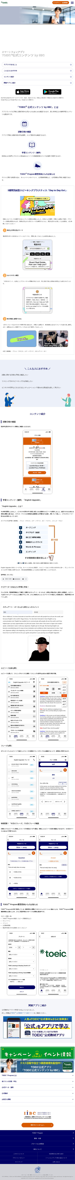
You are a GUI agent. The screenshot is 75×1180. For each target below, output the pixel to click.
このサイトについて (18, 1154)
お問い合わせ (56, 1162)
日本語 (36, 612)
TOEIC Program (37, 1133)
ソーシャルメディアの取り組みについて (56, 1158)
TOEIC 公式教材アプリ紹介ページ (22, 1013)
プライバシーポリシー (19, 1158)
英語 (4, 612)
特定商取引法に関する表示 (56, 1154)
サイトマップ (18, 1162)
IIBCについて (37, 1149)
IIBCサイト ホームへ (37, 1125)
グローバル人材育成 (37, 1144)
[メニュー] (72, 3)
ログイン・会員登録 (61, 2)
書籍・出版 (37, 1138)
